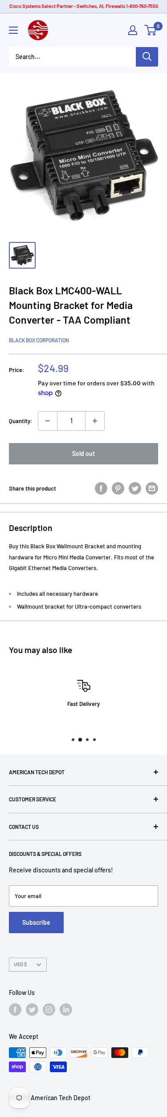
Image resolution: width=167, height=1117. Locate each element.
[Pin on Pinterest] (118, 488)
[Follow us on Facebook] (15, 1009)
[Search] (147, 57)
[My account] (132, 30)
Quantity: (21, 420)
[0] (150, 30)
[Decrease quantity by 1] (47, 421)
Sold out (83, 453)
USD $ (20, 964)
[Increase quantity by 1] (95, 421)
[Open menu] (13, 30)
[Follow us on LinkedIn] (66, 1009)
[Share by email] (152, 488)
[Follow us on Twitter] (32, 1009)
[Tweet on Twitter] (135, 488)
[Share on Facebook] (101, 488)
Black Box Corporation (39, 340)
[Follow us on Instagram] (49, 1009)
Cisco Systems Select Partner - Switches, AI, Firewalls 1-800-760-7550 (83, 6)
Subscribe (36, 922)
